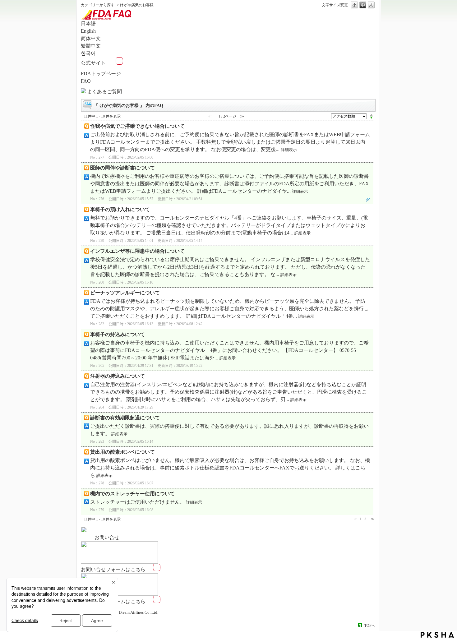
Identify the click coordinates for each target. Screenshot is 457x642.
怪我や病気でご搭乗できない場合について (137, 126)
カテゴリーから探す (97, 5)
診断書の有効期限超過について (125, 417)
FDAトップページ (101, 73)
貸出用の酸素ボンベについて (122, 452)
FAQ (86, 81)
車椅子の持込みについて (117, 334)
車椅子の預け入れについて (120, 209)
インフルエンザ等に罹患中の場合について (137, 251)
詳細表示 (289, 150)
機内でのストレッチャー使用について (132, 493)
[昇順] (371, 114)
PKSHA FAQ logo (437, 635)
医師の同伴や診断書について (122, 167)
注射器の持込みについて (117, 376)
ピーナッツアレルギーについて (125, 292)
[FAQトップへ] (107, 18)
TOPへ (369, 625)
